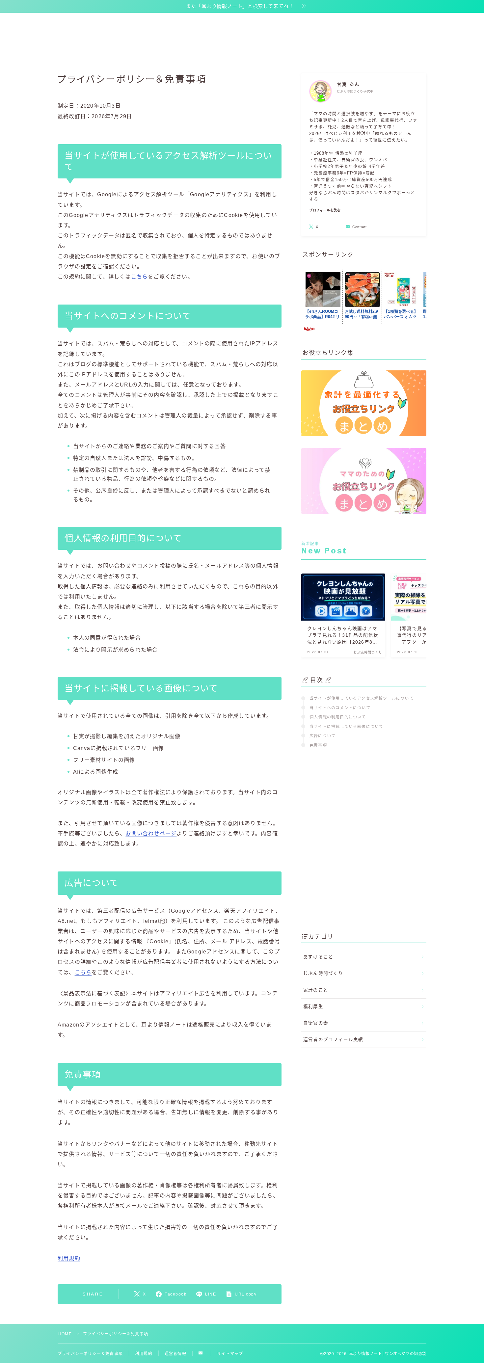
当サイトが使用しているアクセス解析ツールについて (361, 698)
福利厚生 (313, 1006)
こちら (139, 277)
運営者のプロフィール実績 (333, 1039)
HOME (65, 1334)
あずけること (318, 956)
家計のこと (315, 990)
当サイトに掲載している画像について (346, 726)
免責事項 (318, 745)
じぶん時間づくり (323, 973)
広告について (322, 735)
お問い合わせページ (150, 833)
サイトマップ (230, 1353)
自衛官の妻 (315, 1023)
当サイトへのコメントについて (339, 707)
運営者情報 (175, 1353)
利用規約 (69, 1258)
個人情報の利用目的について (337, 716)
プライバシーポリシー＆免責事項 (90, 1353)
